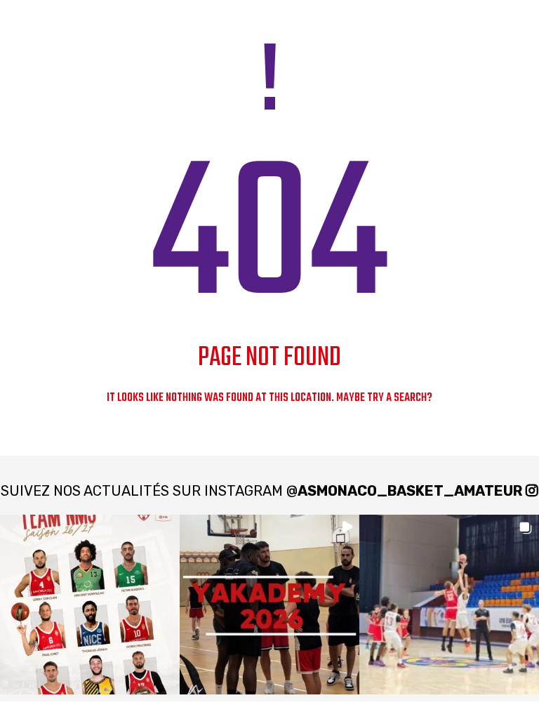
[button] (90, 604)
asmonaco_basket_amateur (410, 490)
